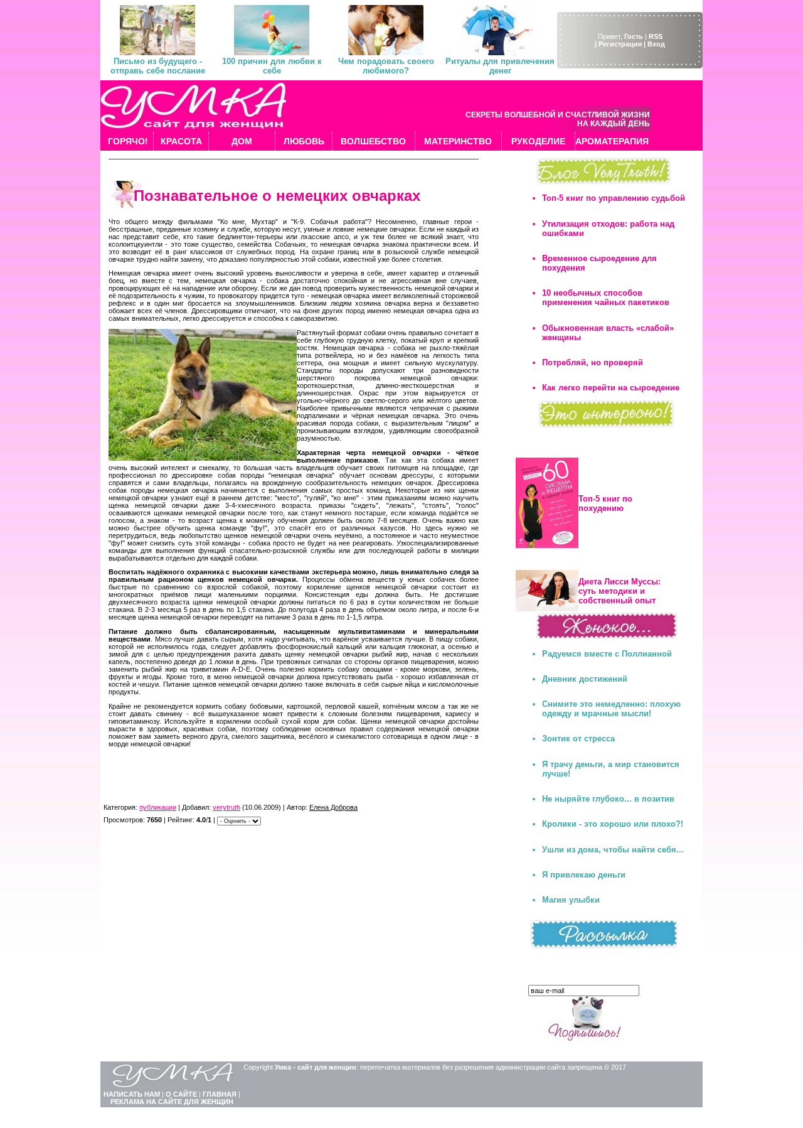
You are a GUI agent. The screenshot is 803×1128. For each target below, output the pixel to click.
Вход (656, 44)
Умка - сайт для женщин (315, 1067)
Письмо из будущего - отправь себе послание (157, 65)
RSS (655, 36)
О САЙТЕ (181, 1094)
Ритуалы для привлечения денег (500, 65)
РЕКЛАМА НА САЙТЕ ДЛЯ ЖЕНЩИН (171, 1101)
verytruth (226, 807)
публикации (157, 807)
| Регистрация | (620, 44)
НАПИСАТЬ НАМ (132, 1094)
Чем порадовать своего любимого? (386, 65)
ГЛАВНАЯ (220, 1094)
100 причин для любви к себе (272, 65)
